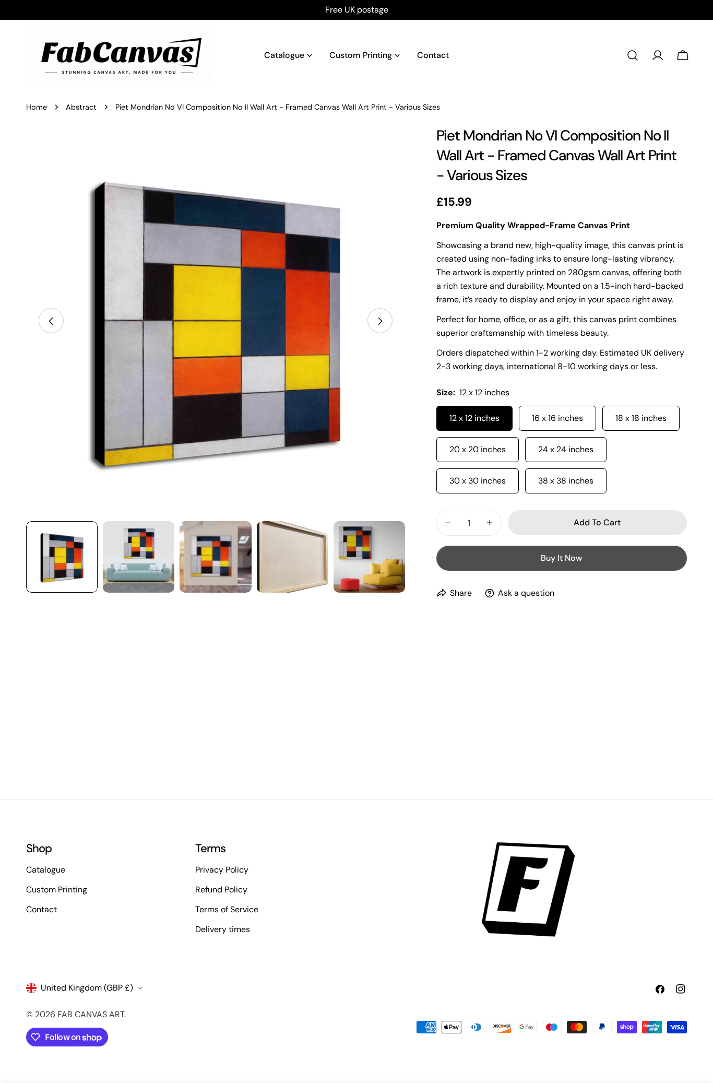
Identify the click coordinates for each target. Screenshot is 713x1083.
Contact (41, 909)
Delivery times (222, 929)
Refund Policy (221, 889)
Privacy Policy (221, 869)
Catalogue (45, 869)
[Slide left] (51, 321)
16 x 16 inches (557, 418)
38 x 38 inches (565, 480)
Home (36, 107)
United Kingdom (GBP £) (87, 987)
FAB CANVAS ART (90, 1014)
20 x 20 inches (477, 449)
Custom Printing (56, 889)
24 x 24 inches (565, 449)
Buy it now (561, 557)
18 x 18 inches (641, 418)
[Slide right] (380, 321)
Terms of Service (226, 909)
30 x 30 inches (477, 480)
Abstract (81, 107)
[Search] (632, 55)
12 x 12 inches (474, 418)
